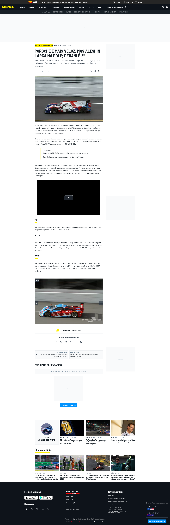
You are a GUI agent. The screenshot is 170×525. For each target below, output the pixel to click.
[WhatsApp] (66, 342)
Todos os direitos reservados (94, 522)
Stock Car (42, 7)
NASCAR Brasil (69, 7)
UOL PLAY (78, 2)
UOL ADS (85, 2)
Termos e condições (71, 519)
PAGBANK (63, 2)
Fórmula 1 (21, 7)
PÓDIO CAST (97, 12)
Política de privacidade (98, 519)
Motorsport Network (77, 522)
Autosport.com (71, 506)
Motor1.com (69, 499)
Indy (99, 7)
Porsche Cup (55, 7)
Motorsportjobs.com (72, 503)
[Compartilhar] (91, 71)
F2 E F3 (91, 7)
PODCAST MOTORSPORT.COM (82, 12)
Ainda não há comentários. (69, 371)
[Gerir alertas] (81, 342)
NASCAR (81, 7)
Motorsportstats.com (72, 509)
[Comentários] (100, 71)
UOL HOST (55, 2)
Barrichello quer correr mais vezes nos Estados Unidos (63, 157)
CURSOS (71, 2)
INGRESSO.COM (46, 2)
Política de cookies (84, 519)
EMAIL (140, 2)
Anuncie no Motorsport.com (116, 498)
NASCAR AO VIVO (123, 12)
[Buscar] (163, 7)
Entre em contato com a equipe (117, 501)
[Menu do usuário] (167, 7)
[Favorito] (95, 71)
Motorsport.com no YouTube (62, 12)
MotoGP (32, 7)
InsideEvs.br (70, 496)
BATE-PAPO (129, 2)
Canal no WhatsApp (110, 12)
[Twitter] (61, 342)
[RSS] (48, 509)
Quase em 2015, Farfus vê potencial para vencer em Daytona (65, 153)
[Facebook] (56, 342)
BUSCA (118, 2)
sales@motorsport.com (115, 505)
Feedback (111, 495)
